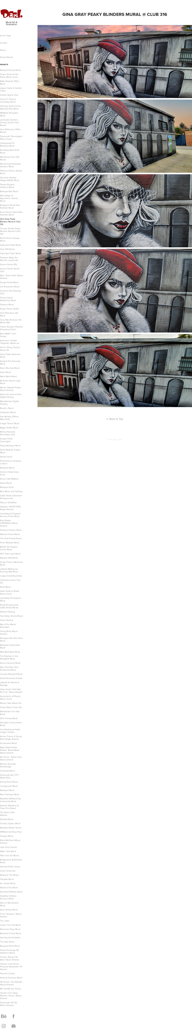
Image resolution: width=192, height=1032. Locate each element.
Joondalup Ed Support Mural (10, 599)
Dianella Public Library (10, 866)
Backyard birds (7, 487)
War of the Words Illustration (8, 626)
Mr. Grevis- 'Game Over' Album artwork (11, 758)
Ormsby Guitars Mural (10, 823)
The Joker (4, 920)
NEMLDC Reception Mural (9, 114)
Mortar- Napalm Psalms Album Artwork (10, 389)
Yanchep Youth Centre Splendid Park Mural (10, 107)
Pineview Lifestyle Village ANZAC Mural (9, 179)
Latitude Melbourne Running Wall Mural (9, 570)
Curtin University (7, 870)
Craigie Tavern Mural (9, 423)
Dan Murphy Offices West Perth (9, 418)
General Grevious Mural (11, 977)
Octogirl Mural (6, 836)
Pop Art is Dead (7, 973)
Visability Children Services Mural (8, 897)
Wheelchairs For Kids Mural (10, 713)
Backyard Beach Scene (10, 827)
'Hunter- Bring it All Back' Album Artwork (9, 958)
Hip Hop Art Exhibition (10, 937)
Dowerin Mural (7, 304)
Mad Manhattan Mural (10, 651)
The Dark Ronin (7, 941)
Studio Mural (6, 482)
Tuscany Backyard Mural (11, 674)
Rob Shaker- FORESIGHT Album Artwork (9, 523)
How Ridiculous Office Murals (10, 131)
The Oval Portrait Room (11, 538)
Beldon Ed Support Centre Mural (9, 548)
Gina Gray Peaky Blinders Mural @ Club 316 (10, 221)
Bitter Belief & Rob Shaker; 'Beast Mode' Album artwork (10, 750)
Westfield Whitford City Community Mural (10, 800)
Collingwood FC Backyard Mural (7, 144)
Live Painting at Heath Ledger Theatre (10, 731)
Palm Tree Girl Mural (9, 855)
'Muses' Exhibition (8, 502)
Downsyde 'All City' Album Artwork (9, 1004)
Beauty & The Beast (9, 874)
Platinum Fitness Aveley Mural (11, 172)
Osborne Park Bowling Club (10, 292)
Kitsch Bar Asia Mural (10, 368)
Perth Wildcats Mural (9, 542)
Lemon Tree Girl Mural (10, 924)
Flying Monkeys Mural (10, 445)
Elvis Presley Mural (8, 718)
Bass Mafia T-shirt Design (8, 335)
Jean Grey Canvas (8, 847)
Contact (3, 42)
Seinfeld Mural (6, 819)
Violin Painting (6, 620)
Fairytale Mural (7, 879)
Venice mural (6, 456)
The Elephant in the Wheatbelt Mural (9, 657)
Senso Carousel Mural (10, 662)
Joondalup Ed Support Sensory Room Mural (10, 515)
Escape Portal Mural (9, 282)
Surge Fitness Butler (9, 308)
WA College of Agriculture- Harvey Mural (9, 198)
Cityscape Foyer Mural (10, 253)
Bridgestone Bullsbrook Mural (11, 861)
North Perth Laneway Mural (10, 239)
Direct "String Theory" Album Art (10, 349)
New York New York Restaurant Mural (9, 668)
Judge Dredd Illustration (11, 575)
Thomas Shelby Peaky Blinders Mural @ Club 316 (10, 231)
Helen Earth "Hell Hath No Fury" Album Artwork (11, 690)
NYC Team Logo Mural (10, 553)
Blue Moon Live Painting (11, 491)
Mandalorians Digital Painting (9, 402)
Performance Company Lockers (10, 462)
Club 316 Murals (7, 249)
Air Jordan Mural (7, 883)
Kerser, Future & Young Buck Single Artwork (11, 738)
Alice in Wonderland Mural (9, 904)
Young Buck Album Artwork (9, 632)
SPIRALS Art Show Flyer (11, 831)
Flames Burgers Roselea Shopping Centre (11, 328)
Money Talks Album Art (10, 703)
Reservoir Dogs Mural (10, 929)
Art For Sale (5, 35)
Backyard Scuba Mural (10, 70)
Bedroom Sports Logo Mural (10, 382)
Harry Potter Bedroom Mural (10, 355)
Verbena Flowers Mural (10, 530)
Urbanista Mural (7, 770)
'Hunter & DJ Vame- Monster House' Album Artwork (10, 995)
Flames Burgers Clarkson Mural (7, 186)
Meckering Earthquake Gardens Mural (10, 165)
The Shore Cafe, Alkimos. (7, 814)
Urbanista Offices (8, 412)
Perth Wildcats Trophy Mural (10, 451)
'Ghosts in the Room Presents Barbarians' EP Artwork (11, 966)
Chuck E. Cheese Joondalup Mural (8, 100)
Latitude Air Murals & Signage (9, 684)
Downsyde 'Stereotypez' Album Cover (11, 137)
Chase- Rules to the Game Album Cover (9, 75)
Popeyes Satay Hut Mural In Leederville (9, 259)
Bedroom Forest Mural (10, 933)
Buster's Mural (6, 408)
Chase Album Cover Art (11, 707)
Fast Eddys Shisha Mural (11, 615)
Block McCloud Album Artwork (10, 841)
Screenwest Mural (8, 743)
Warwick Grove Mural (10, 534)
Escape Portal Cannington (6, 440)
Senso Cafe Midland (9, 478)
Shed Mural (5, 586)
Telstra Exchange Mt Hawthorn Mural (9, 951)
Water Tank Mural (8, 851)
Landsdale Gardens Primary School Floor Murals (9, 122)
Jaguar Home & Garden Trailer (11, 89)
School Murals (6, 57)
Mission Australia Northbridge (8, 765)
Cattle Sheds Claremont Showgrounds (11, 497)
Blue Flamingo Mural (9, 794)
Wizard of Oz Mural (9, 887)
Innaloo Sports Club (9, 94)
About (3, 50)
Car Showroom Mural (9, 286)
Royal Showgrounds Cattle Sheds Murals (9, 606)
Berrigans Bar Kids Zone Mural (11, 639)
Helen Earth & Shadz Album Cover (9, 592)
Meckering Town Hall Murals (9, 158)
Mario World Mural (8, 376)
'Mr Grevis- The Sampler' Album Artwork (11, 983)
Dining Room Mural (9, 781)
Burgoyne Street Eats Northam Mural (10, 206)
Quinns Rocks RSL (8, 264)
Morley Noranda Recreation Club (7, 433)
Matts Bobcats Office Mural (9, 82)
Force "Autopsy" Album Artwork (10, 915)
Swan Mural (5, 372)
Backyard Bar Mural (9, 191)
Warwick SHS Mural (9, 557)
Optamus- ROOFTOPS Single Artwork (10, 508)
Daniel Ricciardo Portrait (11, 678)
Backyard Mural (7, 467)
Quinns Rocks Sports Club (10, 270)
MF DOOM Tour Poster (10, 988)
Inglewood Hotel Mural (10, 244)
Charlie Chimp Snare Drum (9, 473)
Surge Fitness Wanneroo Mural (11, 563)
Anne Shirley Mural (9, 909)
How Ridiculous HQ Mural (9, 314)
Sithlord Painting (7, 611)
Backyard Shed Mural (10, 945)
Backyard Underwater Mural (10, 646)
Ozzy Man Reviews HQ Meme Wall (10, 321)
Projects (4, 64)
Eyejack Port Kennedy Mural (10, 362)
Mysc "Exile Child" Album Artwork (11, 277)
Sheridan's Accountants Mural (11, 724)
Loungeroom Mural (9, 786)
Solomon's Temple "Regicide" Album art (9, 342)
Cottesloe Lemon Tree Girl (10, 581)
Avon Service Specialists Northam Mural (11, 213)
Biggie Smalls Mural (9, 427)
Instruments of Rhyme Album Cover (10, 697)
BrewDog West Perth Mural (9, 151)
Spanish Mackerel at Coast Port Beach (9, 807)
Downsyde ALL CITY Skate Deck (9, 776)
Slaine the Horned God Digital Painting (10, 396)
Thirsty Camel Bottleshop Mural (8, 299)
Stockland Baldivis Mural (11, 891)
